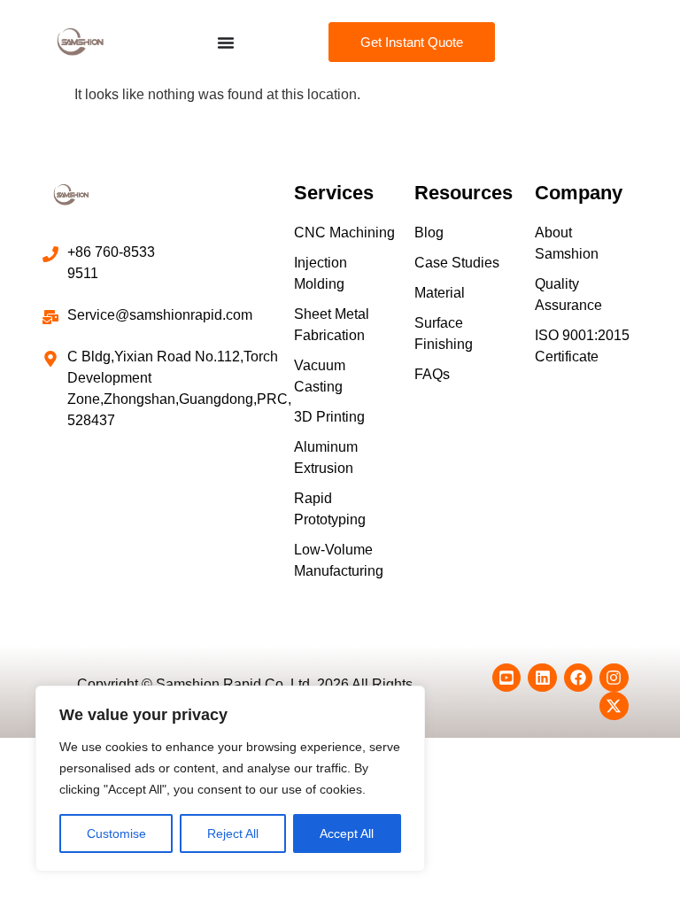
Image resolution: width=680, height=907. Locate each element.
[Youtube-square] (506, 677)
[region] (230, 779)
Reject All (233, 833)
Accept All (347, 833)
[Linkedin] (542, 677)
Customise (116, 833)
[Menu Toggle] (226, 42)
